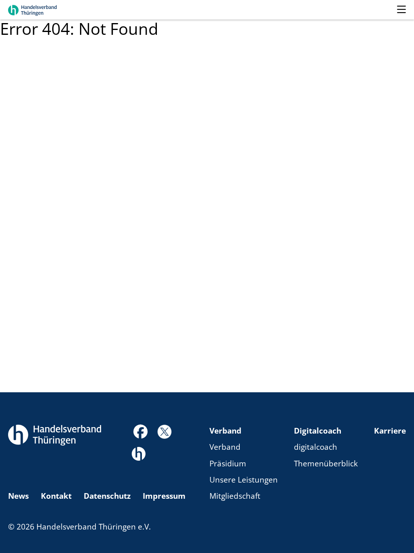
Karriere (390, 430)
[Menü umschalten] (401, 10)
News (18, 496)
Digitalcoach (317, 430)
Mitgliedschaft (234, 496)
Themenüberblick (326, 463)
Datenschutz (107, 496)
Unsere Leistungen (243, 479)
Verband (225, 430)
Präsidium (227, 463)
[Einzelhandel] (138, 453)
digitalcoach (315, 447)
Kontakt (56, 496)
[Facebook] (140, 434)
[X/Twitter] (164, 431)
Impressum (164, 496)
